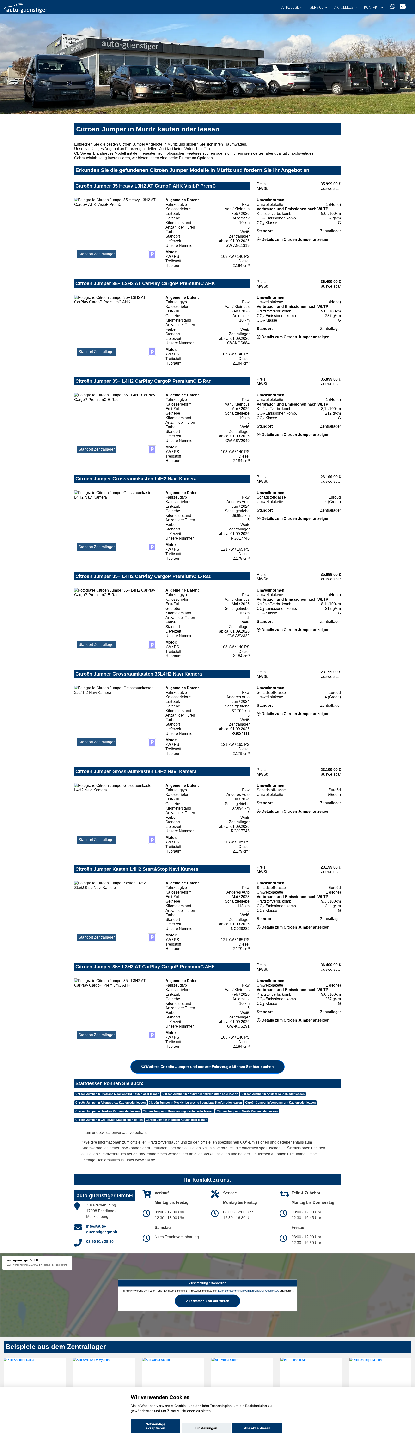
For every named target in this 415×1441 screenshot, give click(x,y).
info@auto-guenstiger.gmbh (101, 1229)
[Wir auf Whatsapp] (392, 6)
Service (316, 7)
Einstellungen (206, 1428)
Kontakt (371, 7)
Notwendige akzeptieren (155, 1426)
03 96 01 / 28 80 (100, 1242)
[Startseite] (25, 8)
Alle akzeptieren (257, 1428)
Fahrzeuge (289, 7)
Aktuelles (343, 7)
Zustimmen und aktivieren (207, 1301)
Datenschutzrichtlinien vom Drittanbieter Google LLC (248, 1290)
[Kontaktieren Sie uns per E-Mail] (403, 6)
